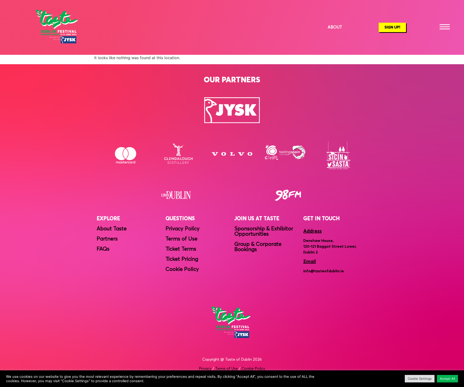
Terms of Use (181, 239)
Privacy (205, 369)
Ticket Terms (181, 249)
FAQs (103, 249)
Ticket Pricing (182, 259)
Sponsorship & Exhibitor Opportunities (263, 231)
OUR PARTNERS (232, 80)
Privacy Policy (183, 229)
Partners (107, 239)
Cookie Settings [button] (420, 378)
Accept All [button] (447, 378)
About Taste (112, 229)
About (335, 27)
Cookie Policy (182, 269)
